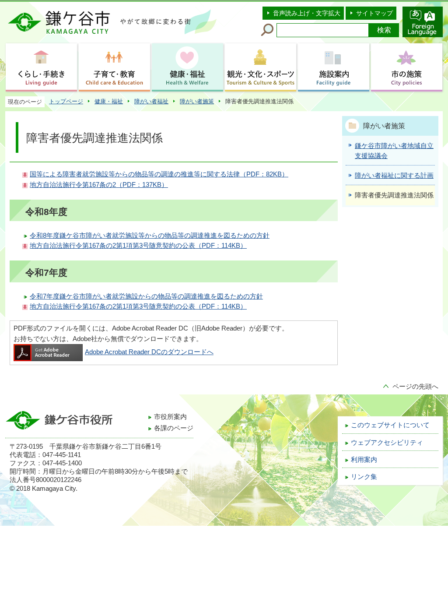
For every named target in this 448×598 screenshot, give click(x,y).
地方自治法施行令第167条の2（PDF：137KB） (99, 184)
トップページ (66, 101)
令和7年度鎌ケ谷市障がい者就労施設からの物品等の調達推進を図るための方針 (146, 296)
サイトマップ (374, 13)
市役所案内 (170, 416)
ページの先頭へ (415, 386)
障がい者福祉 (151, 101)
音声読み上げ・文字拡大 (306, 13)
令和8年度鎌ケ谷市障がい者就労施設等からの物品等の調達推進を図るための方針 (150, 235)
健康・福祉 (108, 101)
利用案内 (364, 459)
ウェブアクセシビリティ (387, 442)
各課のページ (173, 428)
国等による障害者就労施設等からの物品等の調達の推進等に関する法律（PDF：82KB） (159, 174)
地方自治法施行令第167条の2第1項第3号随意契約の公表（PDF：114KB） (138, 245)
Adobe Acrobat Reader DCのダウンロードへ (149, 351)
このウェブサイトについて (390, 425)
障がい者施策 (197, 101)
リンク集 (364, 476)
